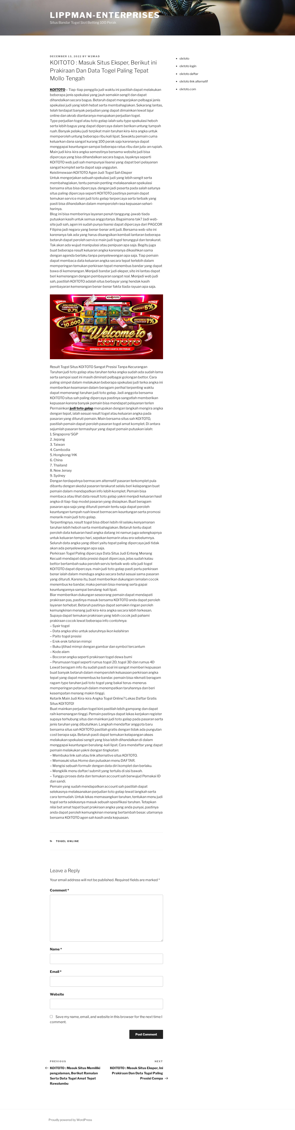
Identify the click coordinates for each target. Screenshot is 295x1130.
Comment (59, 890)
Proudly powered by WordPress (70, 1120)
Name (56, 949)
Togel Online (67, 841)
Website (57, 994)
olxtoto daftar (188, 74)
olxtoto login (187, 66)
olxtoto (184, 58)
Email (56, 972)
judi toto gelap (81, 408)
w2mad (94, 56)
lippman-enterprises (105, 15)
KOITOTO (57, 90)
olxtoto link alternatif (193, 81)
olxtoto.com (187, 89)
